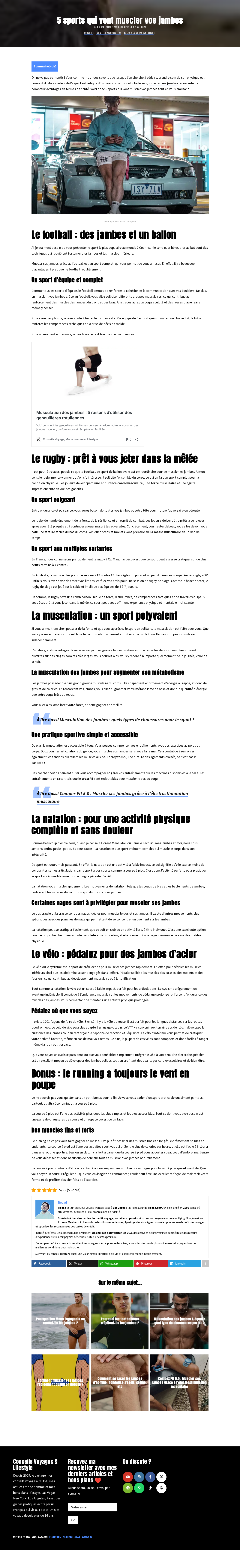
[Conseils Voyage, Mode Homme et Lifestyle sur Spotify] (128, 1488)
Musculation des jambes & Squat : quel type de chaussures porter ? (179, 1321)
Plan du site (55, 1536)
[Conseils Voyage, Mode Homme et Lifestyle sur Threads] (161, 1488)
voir (52, 66)
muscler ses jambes (163, 83)
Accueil (88, 32)
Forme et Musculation (108, 32)
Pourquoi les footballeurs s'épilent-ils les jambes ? (120, 1321)
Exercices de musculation (139, 32)
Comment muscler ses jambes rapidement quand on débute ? (60, 1382)
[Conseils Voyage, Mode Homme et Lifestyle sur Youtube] (128, 1477)
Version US (87, 1536)
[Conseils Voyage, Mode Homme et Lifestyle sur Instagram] (139, 1477)
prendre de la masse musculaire (157, 532)
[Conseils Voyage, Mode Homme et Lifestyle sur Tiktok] (150, 1488)
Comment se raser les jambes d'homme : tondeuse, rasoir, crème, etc (120, 1382)
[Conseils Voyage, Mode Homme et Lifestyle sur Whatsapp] (139, 1488)
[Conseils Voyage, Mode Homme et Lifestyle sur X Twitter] (161, 1477)
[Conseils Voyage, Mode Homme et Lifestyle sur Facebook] (150, 1477)
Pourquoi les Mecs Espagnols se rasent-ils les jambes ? (60, 1321)
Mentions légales (71, 1536)
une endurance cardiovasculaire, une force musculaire (135, 483)
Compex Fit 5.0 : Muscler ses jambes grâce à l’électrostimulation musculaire (179, 1382)
